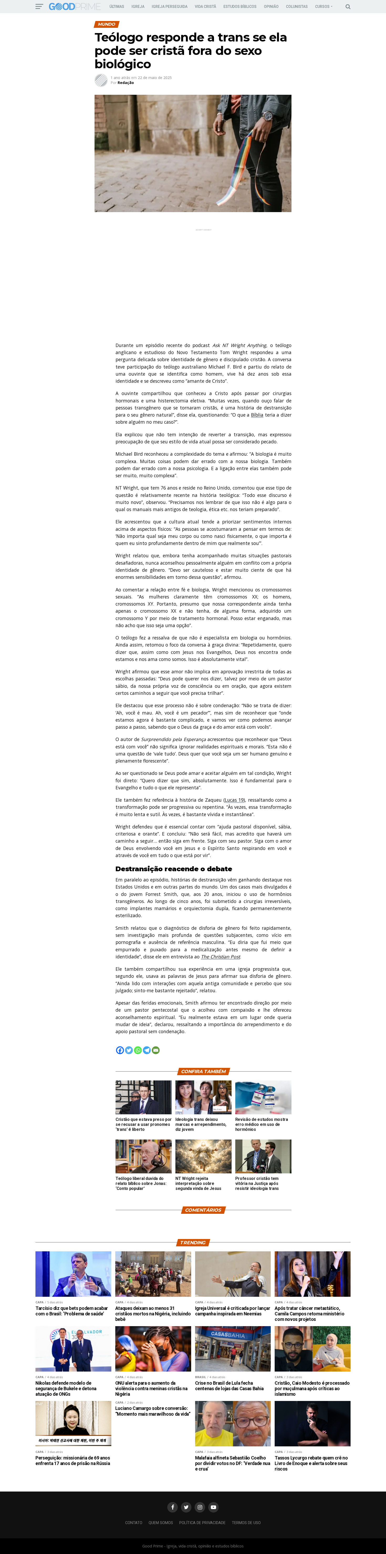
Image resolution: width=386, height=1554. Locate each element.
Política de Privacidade (202, 1523)
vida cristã (205, 6)
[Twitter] (129, 1050)
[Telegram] (147, 1050)
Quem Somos (161, 1523)
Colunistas (297, 6)
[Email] (156, 1050)
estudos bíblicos (240, 6)
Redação (126, 82)
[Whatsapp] (138, 1050)
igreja (138, 6)
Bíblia (257, 415)
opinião (271, 6)
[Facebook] (120, 1050)
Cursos (322, 6)
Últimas (116, 6)
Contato (133, 1523)
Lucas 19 (234, 800)
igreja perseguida (169, 6)
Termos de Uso (246, 1523)
